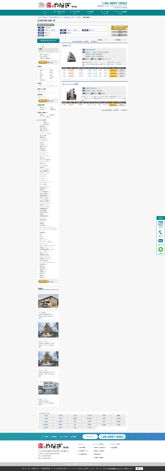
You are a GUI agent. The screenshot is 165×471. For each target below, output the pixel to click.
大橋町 (60, 415)
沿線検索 (54, 437)
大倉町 (46, 415)
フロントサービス (45, 257)
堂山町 (46, 421)
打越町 (104, 424)
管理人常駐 (44, 146)
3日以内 (42, 109)
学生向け (43, 163)
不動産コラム (84, 451)
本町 (104, 421)
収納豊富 (43, 232)
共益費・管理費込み (45, 58)
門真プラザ (67, 46)
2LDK (41, 74)
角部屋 (42, 277)
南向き (42, 275)
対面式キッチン (45, 205)
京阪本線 (87, 54)
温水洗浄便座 (44, 212)
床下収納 (43, 225)
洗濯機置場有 (44, 195)
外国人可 (43, 158)
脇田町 (46, 427)
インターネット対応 (46, 242)
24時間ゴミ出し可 (45, 258)
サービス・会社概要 (120, 12)
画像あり (42, 115)
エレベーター (44, 186)
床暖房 (42, 223)
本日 (51, 107)
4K (40, 78)
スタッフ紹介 (63, 437)
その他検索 (90, 12)
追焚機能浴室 (44, 208)
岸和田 (60, 427)
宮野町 (60, 424)
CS (41, 234)
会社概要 (73, 437)
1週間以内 (53, 109)
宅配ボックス (44, 247)
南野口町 (45, 424)
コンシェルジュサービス (47, 262)
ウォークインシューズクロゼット (48, 229)
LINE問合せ (160, 253)
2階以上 (43, 266)
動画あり (52, 115)
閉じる (139, 468)
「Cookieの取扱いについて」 (114, 468)
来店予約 (161, 227)
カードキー (44, 154)
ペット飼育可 (44, 122)
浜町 (75, 421)
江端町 (118, 424)
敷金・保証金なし (45, 54)
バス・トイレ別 (45, 206)
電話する (161, 236)
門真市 (91, 49)
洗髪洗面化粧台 (45, 216)
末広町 (104, 418)
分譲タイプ (44, 145)
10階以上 (43, 270)
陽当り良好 (44, 128)
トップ (82, 444)
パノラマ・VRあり (45, 116)
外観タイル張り (45, 197)
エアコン (43, 221)
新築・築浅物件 (100, 447)
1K (51, 69)
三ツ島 (89, 427)
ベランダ (43, 178)
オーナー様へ (105, 12)
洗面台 (42, 214)
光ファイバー (44, 240)
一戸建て (42, 46)
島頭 (75, 427)
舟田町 (89, 421)
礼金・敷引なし (44, 56)
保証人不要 (44, 135)
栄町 (94, 49)
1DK (41, 70)
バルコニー (44, 180)
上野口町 (89, 415)
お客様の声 (83, 454)
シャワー (43, 218)
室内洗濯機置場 (45, 171)
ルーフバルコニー (45, 182)
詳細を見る (113, 70)
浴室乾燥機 (44, 210)
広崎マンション (43, 399)
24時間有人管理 (45, 255)
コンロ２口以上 (45, 199)
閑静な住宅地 (44, 130)
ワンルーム (43, 69)
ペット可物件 (99, 444)
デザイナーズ (44, 131)
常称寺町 (89, 418)
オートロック (44, 243)
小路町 (60, 418)
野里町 (60, 421)
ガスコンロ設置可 (45, 160)
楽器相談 (43, 126)
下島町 (46, 418)
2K (40, 72)
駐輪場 (42, 190)
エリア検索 (44, 437)
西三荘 (93, 56)
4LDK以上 (42, 80)
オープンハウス (45, 156)
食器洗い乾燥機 (45, 201)
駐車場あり (44, 264)
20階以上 (43, 271)
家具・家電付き (45, 193)
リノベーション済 (45, 133)
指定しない (43, 107)
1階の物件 (43, 268)
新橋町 (75, 418)
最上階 (42, 273)
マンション (50, 45)
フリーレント (44, 152)
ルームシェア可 (45, 161)
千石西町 (118, 418)
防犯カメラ (44, 253)
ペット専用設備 (45, 124)
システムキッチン (45, 203)
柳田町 (89, 424)
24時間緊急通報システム (47, 249)
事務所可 (43, 137)
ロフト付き (44, 175)
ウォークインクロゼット (47, 227)
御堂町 (118, 421)
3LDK (51, 76)
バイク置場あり (45, 191)
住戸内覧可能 (44, 260)
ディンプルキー (45, 251)
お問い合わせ (161, 244)
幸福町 (104, 415)
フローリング (44, 173)
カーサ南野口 (42, 312)
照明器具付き (44, 188)
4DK (51, 78)
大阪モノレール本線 (91, 52)
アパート (42, 45)
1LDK (51, 70)
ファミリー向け (45, 169)
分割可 (42, 143)
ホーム (45, 12)
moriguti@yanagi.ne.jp (51, 453)
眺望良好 (43, 148)
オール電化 (44, 184)
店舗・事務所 (99, 457)
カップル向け (44, 165)
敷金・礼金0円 (99, 451)
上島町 (75, 415)
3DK (41, 76)
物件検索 (82, 447)
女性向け (43, 167)
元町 (75, 424)
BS (41, 236)
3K (51, 74)
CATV (42, 238)
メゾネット (44, 176)
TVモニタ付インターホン (47, 245)
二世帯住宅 (44, 150)
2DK (51, 72)
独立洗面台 (44, 219)
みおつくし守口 (43, 341)
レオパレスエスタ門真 (71, 84)
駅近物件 (98, 454)
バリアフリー (44, 141)
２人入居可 (44, 139)
